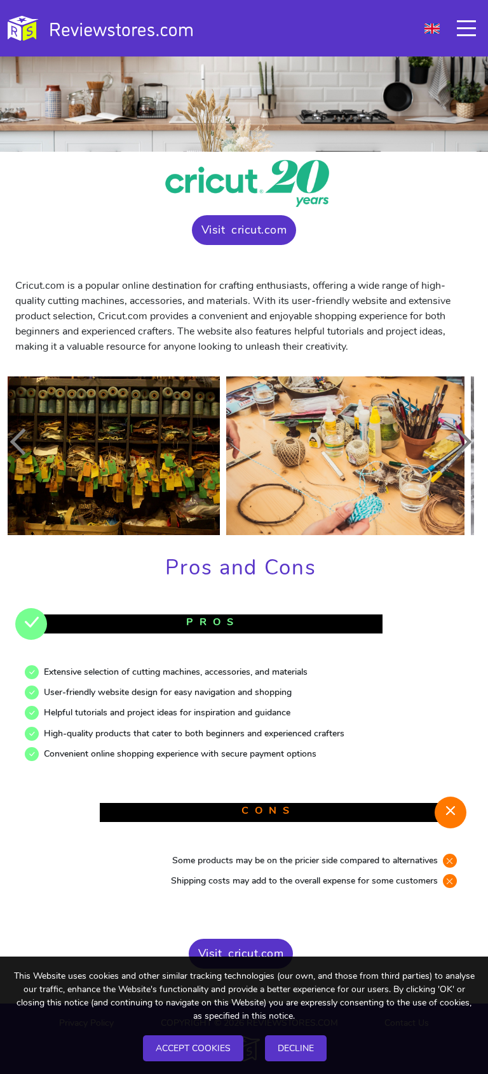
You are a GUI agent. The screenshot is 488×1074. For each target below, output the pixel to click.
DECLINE (296, 1048)
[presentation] (23, 441)
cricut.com (259, 229)
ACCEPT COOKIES (193, 1048)
